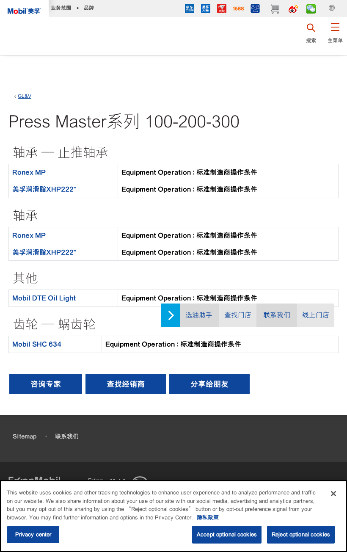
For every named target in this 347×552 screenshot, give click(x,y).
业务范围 (61, 8)
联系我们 (276, 315)
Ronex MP (29, 172)
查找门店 (237, 315)
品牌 (89, 8)
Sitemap (24, 436)
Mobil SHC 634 (36, 344)
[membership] (255, 9)
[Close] (333, 493)
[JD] (222, 9)
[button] (335, 36)
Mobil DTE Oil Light (44, 298)
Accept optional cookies (227, 534)
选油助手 (198, 315)
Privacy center (33, 534)
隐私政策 (208, 517)
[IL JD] (190, 9)
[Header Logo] (24, 9)
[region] (173, 516)
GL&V (24, 96)
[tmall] (206, 9)
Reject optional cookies (301, 534)
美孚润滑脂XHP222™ (44, 189)
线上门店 (315, 315)
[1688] (238, 9)
